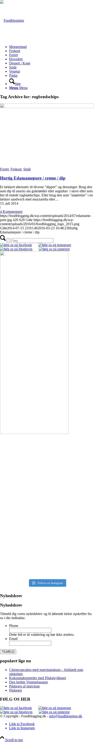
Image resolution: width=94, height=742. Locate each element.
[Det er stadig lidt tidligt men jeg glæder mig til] (47, 522)
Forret (4, 169)
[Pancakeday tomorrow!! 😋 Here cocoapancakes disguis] (47, 566)
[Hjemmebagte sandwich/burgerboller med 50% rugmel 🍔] (47, 503)
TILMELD (8, 651)
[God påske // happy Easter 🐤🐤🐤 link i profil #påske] (47, 539)
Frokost (15, 169)
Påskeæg (15, 690)
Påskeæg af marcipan (24, 686)
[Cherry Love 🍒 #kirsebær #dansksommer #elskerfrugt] (47, 486)
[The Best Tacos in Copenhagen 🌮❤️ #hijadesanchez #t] (47, 471)
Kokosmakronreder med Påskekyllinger (37, 678)
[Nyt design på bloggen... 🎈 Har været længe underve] (47, 552)
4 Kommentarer (11, 212)
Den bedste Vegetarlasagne (28, 682)
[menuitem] (51, 47)
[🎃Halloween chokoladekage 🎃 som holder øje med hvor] (47, 450)
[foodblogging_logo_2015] (12, 20)
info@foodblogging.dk (65, 716)
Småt (27, 169)
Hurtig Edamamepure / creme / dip (32, 178)
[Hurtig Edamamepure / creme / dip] (47, 107)
